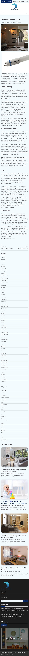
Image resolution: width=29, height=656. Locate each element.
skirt (2, 432)
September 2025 (4, 282)
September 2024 (4, 311)
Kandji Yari (18, 22)
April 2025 (3, 294)
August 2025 (3, 285)
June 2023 (3, 346)
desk (2, 409)
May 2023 (3, 348)
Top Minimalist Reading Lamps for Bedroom (10, 618)
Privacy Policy (4, 597)
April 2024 (3, 322)
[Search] (26, 13)
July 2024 (3, 315)
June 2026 (3, 261)
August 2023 (3, 341)
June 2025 (3, 289)
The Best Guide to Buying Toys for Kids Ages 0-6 (13, 505)
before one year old (11, 238)
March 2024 (3, 325)
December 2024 (4, 304)
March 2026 (3, 268)
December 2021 (4, 383)
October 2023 (4, 336)
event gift (3, 411)
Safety (2, 425)
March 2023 (3, 353)
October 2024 (4, 308)
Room (2, 423)
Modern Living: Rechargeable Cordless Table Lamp (16, 1)
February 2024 (4, 327)
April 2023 (3, 350)
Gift (1, 414)
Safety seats (3, 428)
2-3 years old (3, 392)
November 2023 (4, 334)
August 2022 (3, 369)
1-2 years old (3, 390)
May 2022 (3, 372)
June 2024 (3, 318)
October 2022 (4, 365)
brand (2, 402)
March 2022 (3, 376)
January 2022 (3, 381)
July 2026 (3, 259)
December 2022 (4, 360)
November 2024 (4, 306)
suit (1, 435)
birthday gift (3, 400)
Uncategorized (4, 439)
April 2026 (3, 266)
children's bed (4, 404)
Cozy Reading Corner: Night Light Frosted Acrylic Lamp (12, 614)
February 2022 (4, 379)
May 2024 (3, 320)
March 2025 (3, 296)
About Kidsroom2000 (5, 595)
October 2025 (4, 280)
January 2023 (3, 358)
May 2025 (3, 292)
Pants (2, 418)
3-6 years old (3, 395)
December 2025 (4, 275)
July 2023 (3, 343)
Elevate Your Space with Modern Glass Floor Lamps (11, 616)
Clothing (3, 407)
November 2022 (4, 362)
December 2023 (4, 332)
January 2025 (3, 301)
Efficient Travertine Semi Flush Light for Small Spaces (12, 608)
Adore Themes (9, 654)
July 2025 (3, 287)
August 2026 (3, 257)
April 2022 (3, 374)
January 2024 (3, 329)
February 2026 (4, 271)
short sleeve (3, 430)
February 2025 (4, 299)
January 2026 (3, 273)
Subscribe (4, 625)
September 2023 (4, 339)
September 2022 (4, 367)
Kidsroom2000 (13, 652)
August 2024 (3, 313)
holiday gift (3, 416)
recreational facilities (5, 421)
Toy (1, 437)
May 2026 (3, 264)
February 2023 (4, 355)
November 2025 (4, 278)
